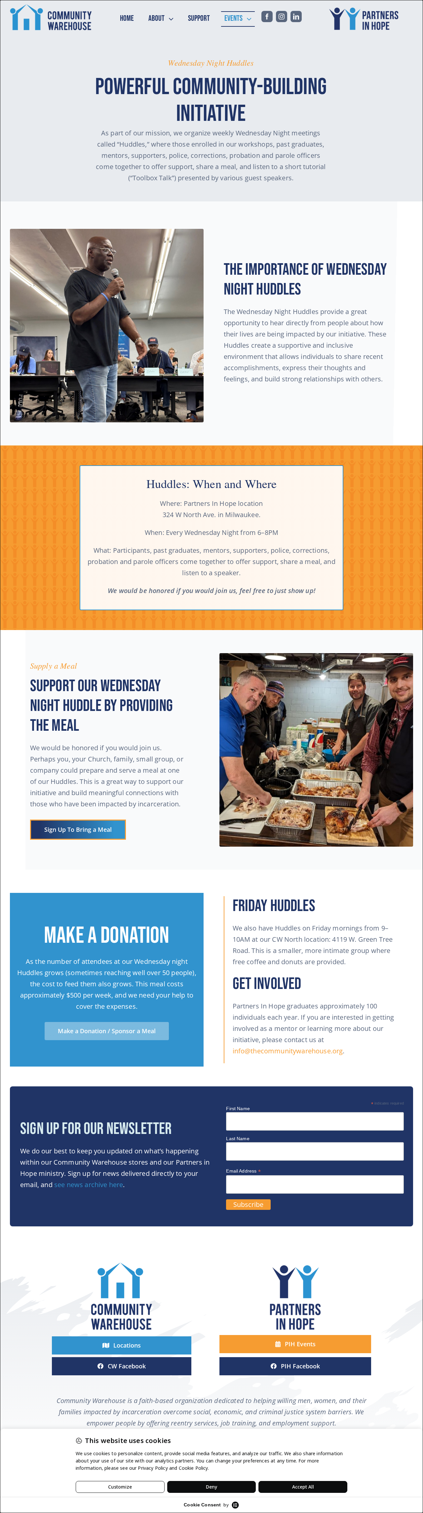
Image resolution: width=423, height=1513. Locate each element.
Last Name (237, 1138)
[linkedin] (296, 16)
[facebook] (267, 16)
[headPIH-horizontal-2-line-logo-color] (365, 7)
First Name (238, 1108)
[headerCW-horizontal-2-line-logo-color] (51, 7)
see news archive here (88, 1184)
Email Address (243, 1171)
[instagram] (281, 16)
